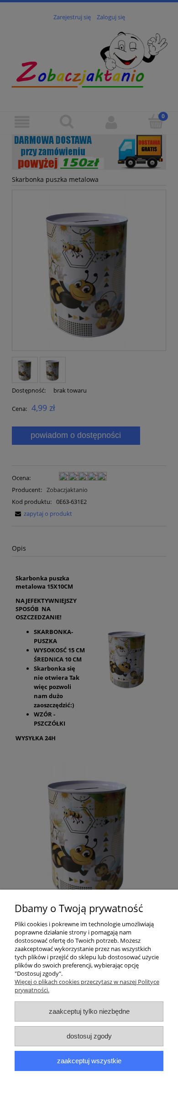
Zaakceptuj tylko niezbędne (89, 1011)
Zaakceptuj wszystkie (89, 1061)
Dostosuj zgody (89, 1036)
